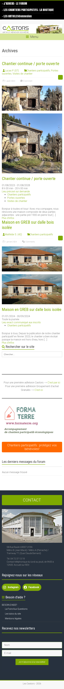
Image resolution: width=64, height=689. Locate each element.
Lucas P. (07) (12, 70)
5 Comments (29, 242)
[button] (28, 420)
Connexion (25, 16)
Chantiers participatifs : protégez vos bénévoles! (32, 447)
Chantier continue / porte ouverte (30, 63)
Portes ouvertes (16, 197)
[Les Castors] (32, 29)
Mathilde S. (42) (13, 234)
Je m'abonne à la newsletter (32, 662)
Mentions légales (13, 618)
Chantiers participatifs (38, 70)
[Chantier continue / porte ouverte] (32, 87)
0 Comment (27, 81)
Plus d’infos (8, 218)
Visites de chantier (22, 73)
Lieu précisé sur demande (16, 191)
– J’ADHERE (8, 3)
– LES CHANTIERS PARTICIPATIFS (20, 10)
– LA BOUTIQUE (46, 10)
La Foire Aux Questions (16, 609)
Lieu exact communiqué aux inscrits (21, 322)
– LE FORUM (20, 3)
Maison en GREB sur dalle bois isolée (31, 309)
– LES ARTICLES (10, 16)
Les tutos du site (13, 613)
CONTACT (32, 500)
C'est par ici (54, 382)
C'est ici (38, 389)
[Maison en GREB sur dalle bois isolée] (32, 247)
